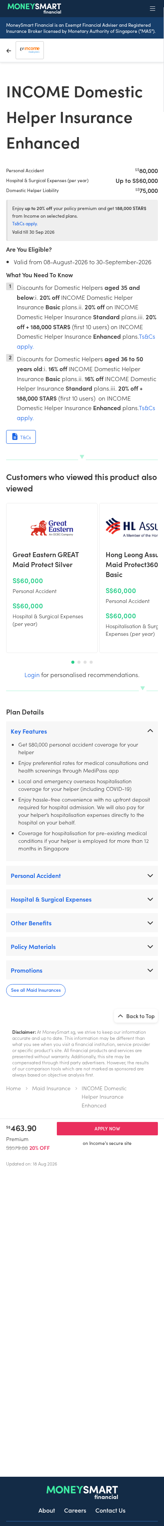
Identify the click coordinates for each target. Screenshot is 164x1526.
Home (13, 1088)
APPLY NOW (107, 1128)
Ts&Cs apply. (25, 223)
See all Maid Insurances (36, 989)
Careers (75, 1510)
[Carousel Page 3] (85, 662)
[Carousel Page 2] (78, 662)
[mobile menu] (152, 8)
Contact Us (110, 1510)
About (47, 1510)
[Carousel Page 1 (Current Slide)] (72, 662)
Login (32, 674)
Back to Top (140, 1016)
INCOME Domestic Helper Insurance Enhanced (104, 1096)
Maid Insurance (51, 1088)
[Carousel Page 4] (91, 662)
